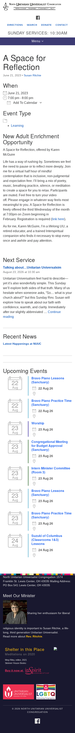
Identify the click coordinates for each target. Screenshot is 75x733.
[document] (37, 307)
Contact (62, 25)
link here (58, 219)
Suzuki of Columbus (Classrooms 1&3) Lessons (46, 540)
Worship (37, 423)
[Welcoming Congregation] (46, 691)
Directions (15, 25)
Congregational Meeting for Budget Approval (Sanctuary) (49, 446)
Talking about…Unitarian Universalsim (32, 267)
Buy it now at (14, 670)
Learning (17, 125)
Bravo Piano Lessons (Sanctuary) (47, 380)
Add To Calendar (25, 102)
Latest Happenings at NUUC (22, 343)
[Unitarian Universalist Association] (19, 691)
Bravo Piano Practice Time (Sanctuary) (51, 403)
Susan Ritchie (32, 75)
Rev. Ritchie (34, 636)
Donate (46, 25)
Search (32, 25)
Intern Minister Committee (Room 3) (50, 470)
